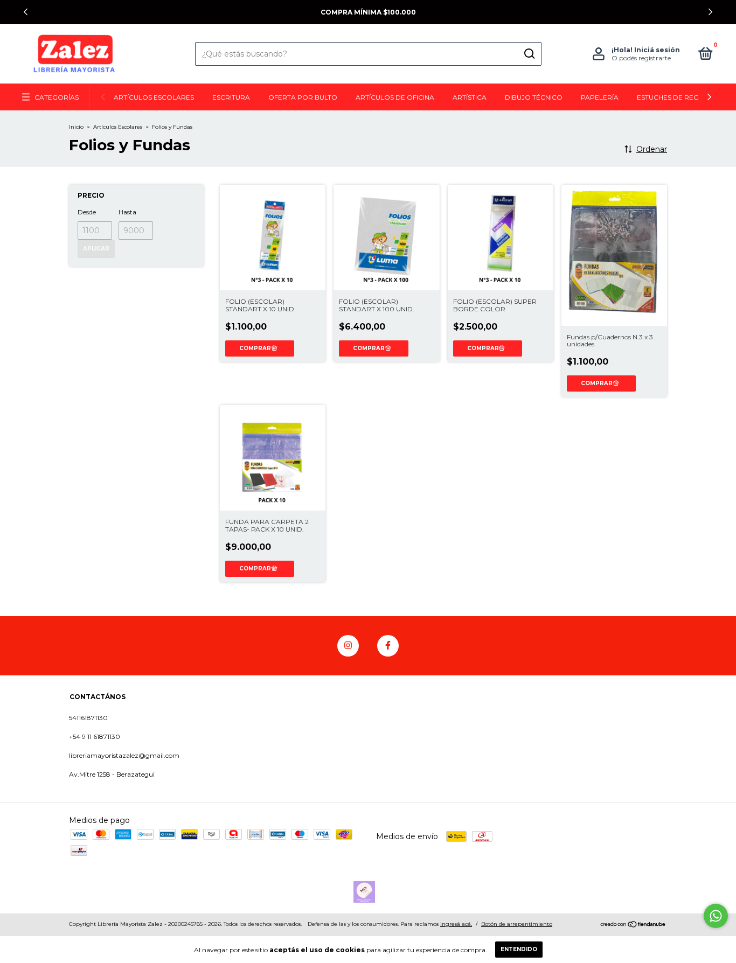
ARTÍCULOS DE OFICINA (395, 97)
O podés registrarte (641, 58)
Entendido (519, 949)
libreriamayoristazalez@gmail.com (124, 755)
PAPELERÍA (600, 97)
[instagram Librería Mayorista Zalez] (348, 646)
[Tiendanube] (633, 925)
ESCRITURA (231, 97)
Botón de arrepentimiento (516, 923)
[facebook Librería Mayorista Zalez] (388, 646)
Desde (87, 212)
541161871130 (88, 718)
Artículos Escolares (117, 126)
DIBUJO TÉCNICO (534, 97)
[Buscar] (529, 54)
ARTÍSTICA (470, 97)
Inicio (76, 126)
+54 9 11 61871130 (94, 736)
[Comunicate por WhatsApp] (716, 916)
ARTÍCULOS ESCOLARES (154, 97)
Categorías (56, 97)
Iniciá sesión (657, 50)
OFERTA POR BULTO (302, 97)
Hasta (127, 212)
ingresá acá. (456, 923)
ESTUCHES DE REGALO (675, 97)
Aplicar (96, 248)
